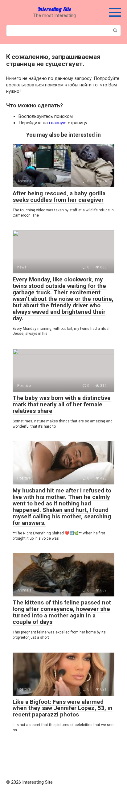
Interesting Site (54, 9)
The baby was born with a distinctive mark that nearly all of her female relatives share (62, 404)
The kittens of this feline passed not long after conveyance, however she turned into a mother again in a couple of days (62, 612)
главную (58, 123)
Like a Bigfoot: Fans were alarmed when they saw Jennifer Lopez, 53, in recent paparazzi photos (63, 708)
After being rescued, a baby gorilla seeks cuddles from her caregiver (59, 196)
